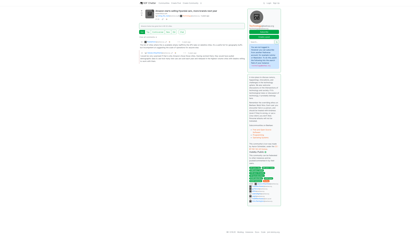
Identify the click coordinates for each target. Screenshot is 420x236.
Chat (182, 32)
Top (148, 32)
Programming (258, 135)
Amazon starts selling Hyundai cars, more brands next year (186, 11)
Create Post (176, 3)
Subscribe (264, 32)
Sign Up (276, 3)
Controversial (157, 32)
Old (174, 32)
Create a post (264, 37)
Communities (164, 3)
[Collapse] (142, 42)
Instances (249, 232)
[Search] (264, 3)
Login (269, 3)
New (168, 32)
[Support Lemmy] (201, 3)
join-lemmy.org (273, 232)
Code (263, 232)
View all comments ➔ (148, 37)
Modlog (266, 181)
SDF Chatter (149, 3)
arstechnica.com (161, 13)
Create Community (190, 3)
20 (158, 19)
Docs (257, 232)
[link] (162, 19)
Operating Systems (261, 137)
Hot (142, 32)
